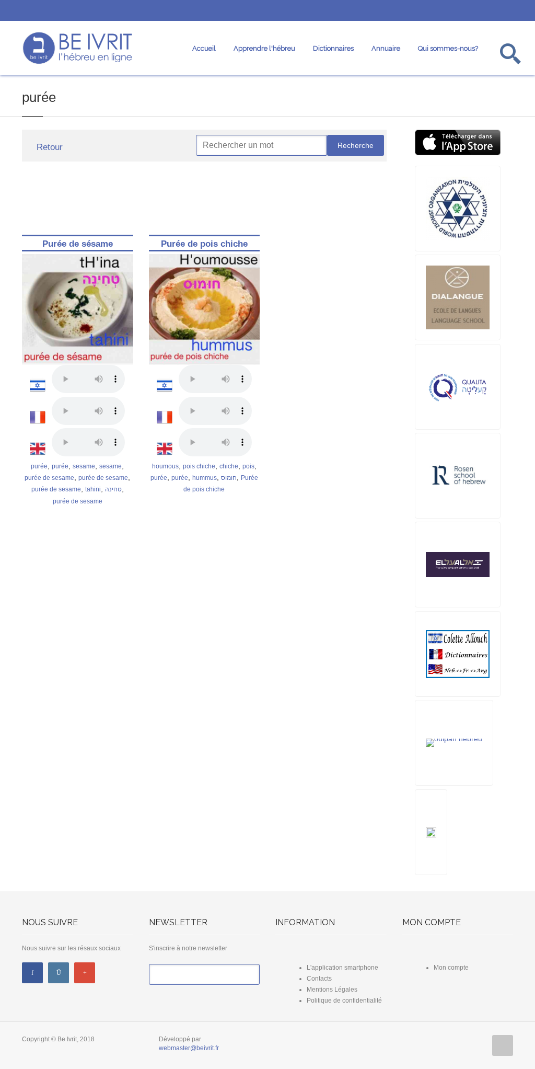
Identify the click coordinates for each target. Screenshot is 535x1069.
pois (248, 466)
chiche (228, 466)
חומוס (229, 477)
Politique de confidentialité (344, 1000)
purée (39, 466)
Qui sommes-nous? (448, 48)
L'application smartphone (342, 967)
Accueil (204, 48)
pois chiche (199, 466)
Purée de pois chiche (204, 244)
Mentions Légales (332, 989)
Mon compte (451, 967)
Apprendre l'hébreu (264, 48)
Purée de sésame (77, 244)
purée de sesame (49, 477)
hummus (204, 477)
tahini (93, 489)
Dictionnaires (333, 48)
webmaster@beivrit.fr (189, 1048)
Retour (48, 147)
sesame (84, 466)
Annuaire (385, 48)
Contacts (319, 978)
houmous (165, 466)
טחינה (113, 489)
